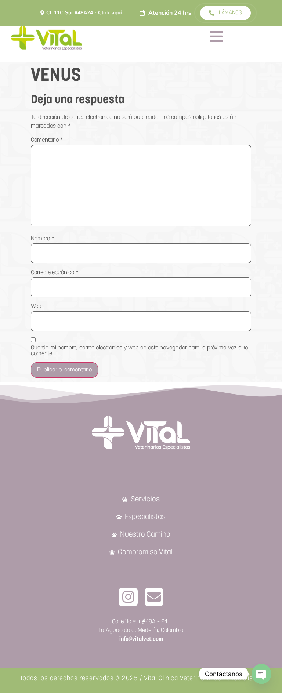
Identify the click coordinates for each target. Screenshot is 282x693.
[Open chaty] (261, 674)
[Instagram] (128, 597)
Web (36, 306)
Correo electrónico (55, 273)
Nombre (42, 239)
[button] (165, 13)
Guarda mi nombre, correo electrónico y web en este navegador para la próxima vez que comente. (139, 351)
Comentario (47, 140)
